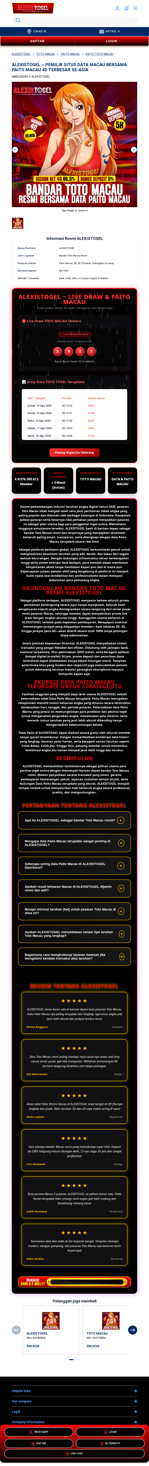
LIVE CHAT (77, 1454)
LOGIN (111, 41)
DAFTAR (37, 41)
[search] (74, 20)
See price (33, 1346)
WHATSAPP (41, 1430)
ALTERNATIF (112, 1442)
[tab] (71, 1359)
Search (17, 20)
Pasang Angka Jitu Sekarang (74, 452)
